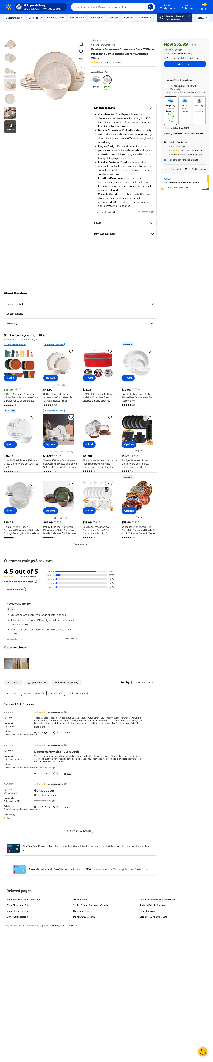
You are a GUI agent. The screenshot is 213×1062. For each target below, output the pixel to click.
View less (69, 638)
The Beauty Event (165, 17)
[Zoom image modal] (81, 59)
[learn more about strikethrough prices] (197, 45)
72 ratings (117, 62)
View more (78, 544)
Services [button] (33, 17)
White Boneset (80, 899)
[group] (106, 62)
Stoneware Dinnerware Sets (153, 916)
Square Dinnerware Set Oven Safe (23, 899)
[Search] (150, 7)
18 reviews (31, 576)
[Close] (62, 18)
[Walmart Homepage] (8, 7)
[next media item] (81, 68)
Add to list (176, 169)
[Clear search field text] (143, 7)
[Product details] (152, 304)
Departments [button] (13, 17)
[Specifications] (152, 313)
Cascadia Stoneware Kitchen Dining (157, 899)
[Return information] (203, 58)
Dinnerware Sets (81, 911)
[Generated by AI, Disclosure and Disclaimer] (152, 212)
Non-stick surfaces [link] (21, 629)
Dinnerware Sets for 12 (84, 916)
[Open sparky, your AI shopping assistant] (203, 1052)
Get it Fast (113, 17)
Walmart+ (184, 17)
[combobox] (113, 7)
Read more (39, 726)
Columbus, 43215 (180, 128)
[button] (167, 7)
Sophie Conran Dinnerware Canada (90, 905)
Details (194, 159)
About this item (15, 293)
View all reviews (15, 589)
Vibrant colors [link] (19, 614)
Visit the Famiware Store (103, 44)
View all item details (106, 212)
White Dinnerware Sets (18, 905)
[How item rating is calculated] (36, 581)
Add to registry (199, 169)
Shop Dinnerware (148, 911)
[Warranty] (152, 323)
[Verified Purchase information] (65, 712)
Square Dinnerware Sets (18, 911)
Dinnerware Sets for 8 (17, 916)
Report (67, 732)
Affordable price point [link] (23, 620)
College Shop (96, 17)
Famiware (182, 142)
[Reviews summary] (110, 62)
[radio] (96, 82)
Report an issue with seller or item (185, 154)
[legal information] (190, 53)
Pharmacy (128, 17)
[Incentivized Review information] (53, 767)
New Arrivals (145, 17)
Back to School (77, 17)
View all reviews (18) (80, 830)
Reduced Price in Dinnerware (154, 905)
